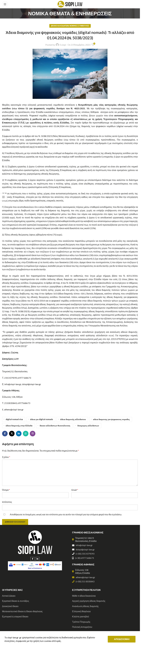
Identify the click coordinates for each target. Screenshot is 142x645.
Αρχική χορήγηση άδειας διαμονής (88, 601)
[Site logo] (70, 4)
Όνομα (6, 489)
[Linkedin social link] (18, 433)
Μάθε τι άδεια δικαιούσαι (84, 595)
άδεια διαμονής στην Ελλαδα (19, 425)
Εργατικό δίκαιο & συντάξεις (15, 601)
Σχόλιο (6, 457)
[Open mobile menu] (5, 4)
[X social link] (12, 433)
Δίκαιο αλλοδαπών (60, 26)
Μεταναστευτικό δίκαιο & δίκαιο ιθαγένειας (22, 611)
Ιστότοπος (7, 502)
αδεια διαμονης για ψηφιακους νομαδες (111, 419)
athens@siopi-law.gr (85, 577)
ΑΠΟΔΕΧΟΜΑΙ (121, 639)
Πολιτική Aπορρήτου (82, 627)
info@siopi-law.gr (84, 545)
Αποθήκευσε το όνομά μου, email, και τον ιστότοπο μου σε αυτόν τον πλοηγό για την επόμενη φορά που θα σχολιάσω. (66, 514)
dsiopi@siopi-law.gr (85, 549)
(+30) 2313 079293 (85, 553)
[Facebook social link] (5, 433)
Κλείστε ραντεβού (80, 616)
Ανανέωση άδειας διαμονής (85, 606)
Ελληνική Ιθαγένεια (81, 611)
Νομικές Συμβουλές (79, 26)
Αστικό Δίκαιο (8, 595)
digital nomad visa (14, 419)
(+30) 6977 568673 (84, 558)
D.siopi (62, 44)
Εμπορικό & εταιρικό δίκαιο (15, 616)
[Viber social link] (32, 433)
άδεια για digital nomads (41, 419)
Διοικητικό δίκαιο (10, 606)
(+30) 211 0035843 (85, 581)
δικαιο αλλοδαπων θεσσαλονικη (55, 425)
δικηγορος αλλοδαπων (88, 425)
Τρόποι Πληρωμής (81, 621)
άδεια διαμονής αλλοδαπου (73, 419)
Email (74, 489)
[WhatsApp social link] (25, 433)
